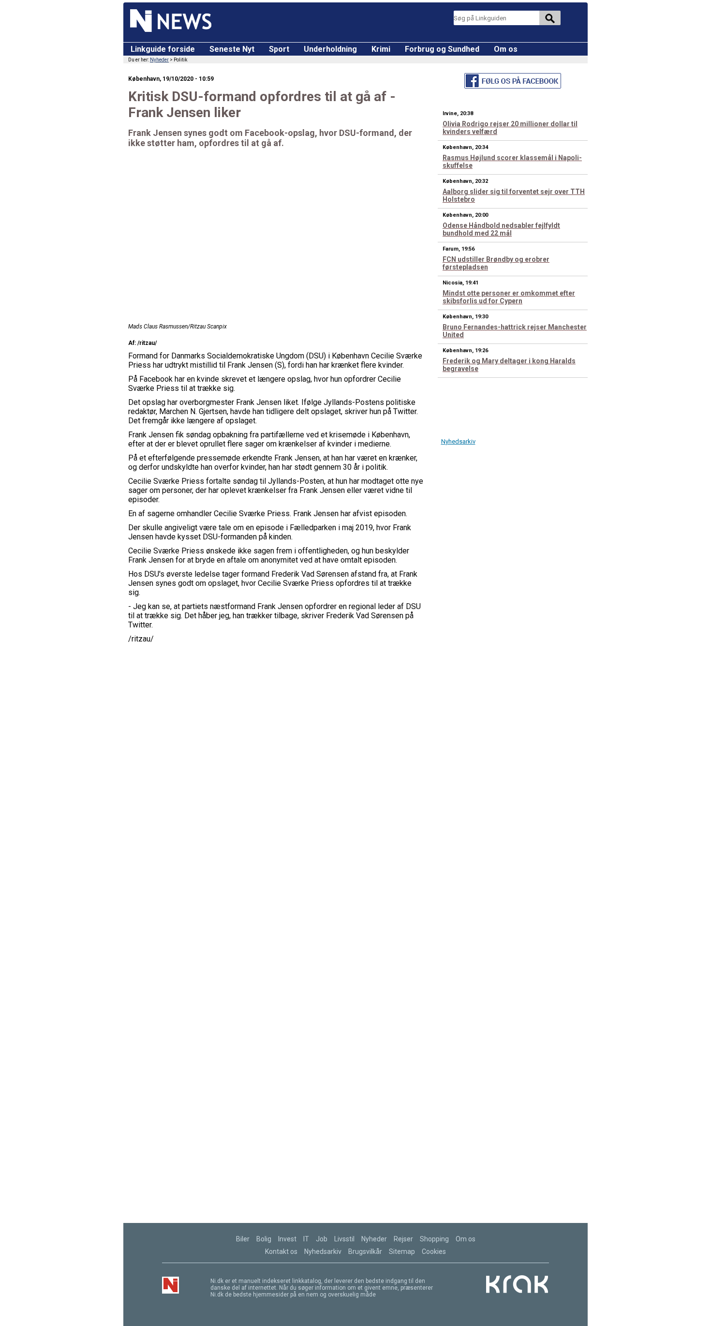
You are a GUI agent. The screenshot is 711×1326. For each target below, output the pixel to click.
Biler (243, 1239)
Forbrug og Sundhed (442, 49)
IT (306, 1239)
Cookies (434, 1251)
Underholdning (330, 49)
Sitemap (402, 1251)
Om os (506, 49)
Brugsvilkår (365, 1251)
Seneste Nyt (231, 49)
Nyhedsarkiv (458, 441)
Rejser (403, 1239)
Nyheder (159, 59)
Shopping (434, 1239)
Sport (279, 49)
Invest (287, 1239)
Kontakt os (281, 1251)
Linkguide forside (163, 49)
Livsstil (344, 1239)
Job (321, 1239)
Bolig (263, 1239)
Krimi (380, 49)
